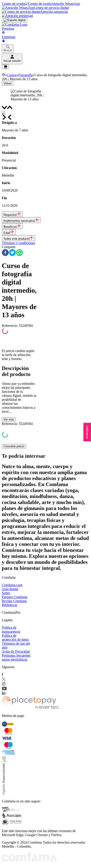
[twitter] (12, 253)
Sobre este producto (16, 238)
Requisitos (10, 214)
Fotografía (25, 75)
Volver (7, 83)
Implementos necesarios (19, 220)
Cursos (12, 75)
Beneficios (10, 226)
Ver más (9, 419)
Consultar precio (14, 446)
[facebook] (5, 253)
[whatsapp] (19, 253)
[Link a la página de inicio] (3, 75)
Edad (7, 232)
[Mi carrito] (5, 66)
